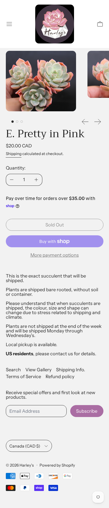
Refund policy (60, 376)
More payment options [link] (54, 255)
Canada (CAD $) (24, 446)
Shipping (14, 153)
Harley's (27, 465)
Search (13, 370)
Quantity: (16, 168)
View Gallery (38, 370)
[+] (36, 180)
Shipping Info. (70, 370)
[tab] (12, 121)
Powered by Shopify (57, 465)
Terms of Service (23, 376)
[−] (11, 180)
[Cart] (100, 24)
